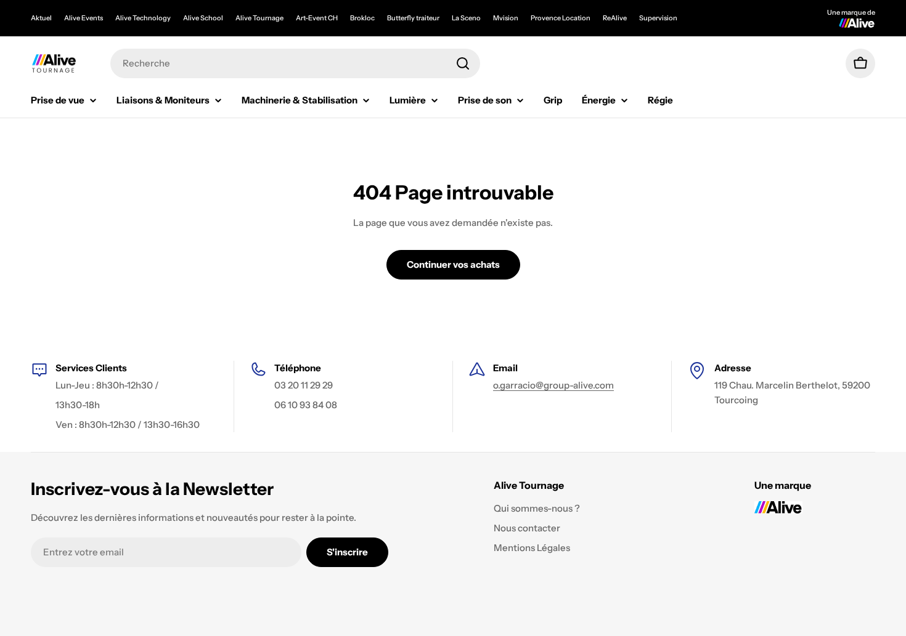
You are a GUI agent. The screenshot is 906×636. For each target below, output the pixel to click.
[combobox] (295, 63)
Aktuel (41, 18)
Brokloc (362, 18)
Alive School (203, 18)
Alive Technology (143, 18)
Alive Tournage (259, 18)
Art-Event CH (317, 18)
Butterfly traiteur (413, 18)
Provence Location (560, 18)
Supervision (658, 18)
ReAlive (615, 18)
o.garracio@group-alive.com (553, 385)
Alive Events (83, 18)
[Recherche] (462, 63)
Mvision (505, 18)
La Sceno (466, 18)
